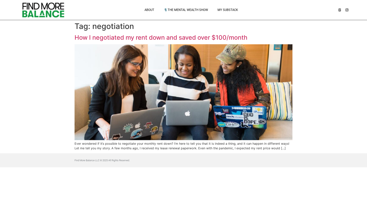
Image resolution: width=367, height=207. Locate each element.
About (149, 10)
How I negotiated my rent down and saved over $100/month (161, 37)
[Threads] (339, 10)
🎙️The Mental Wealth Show (186, 10)
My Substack (228, 10)
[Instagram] (347, 10)
